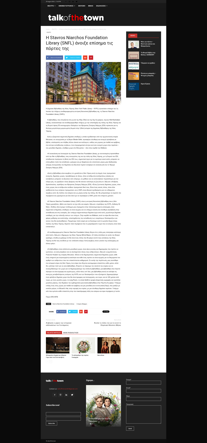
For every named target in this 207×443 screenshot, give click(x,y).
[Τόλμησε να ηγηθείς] (133, 65)
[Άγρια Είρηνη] (133, 86)
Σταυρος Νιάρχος (82, 304)
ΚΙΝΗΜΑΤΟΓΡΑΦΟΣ (66, 6)
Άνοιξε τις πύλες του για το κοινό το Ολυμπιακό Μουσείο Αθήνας (107, 324)
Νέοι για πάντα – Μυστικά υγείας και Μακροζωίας (148, 44)
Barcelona (100, 355)
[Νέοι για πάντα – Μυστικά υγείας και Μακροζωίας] (133, 44)
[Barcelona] (109, 345)
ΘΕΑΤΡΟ (50, 6)
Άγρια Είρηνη (145, 84)
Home (48, 29)
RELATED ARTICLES (54, 333)
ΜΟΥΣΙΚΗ (81, 6)
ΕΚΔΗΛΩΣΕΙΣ (101, 6)
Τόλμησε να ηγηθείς (148, 63)
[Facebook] (65, 1)
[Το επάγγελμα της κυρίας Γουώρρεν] (83, 345)
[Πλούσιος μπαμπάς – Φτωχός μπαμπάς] (133, 76)
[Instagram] (69, 1)
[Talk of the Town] (103, 17)
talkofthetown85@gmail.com (67, 389)
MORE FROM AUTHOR (70, 333)
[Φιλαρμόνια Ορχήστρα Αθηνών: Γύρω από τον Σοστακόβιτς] (57, 345)
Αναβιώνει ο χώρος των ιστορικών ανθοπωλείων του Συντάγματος (58, 324)
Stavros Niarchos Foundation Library (63, 304)
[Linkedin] (73, 1)
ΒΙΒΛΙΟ (90, 6)
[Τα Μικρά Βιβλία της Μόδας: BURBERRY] (133, 55)
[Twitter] (76, 1)
